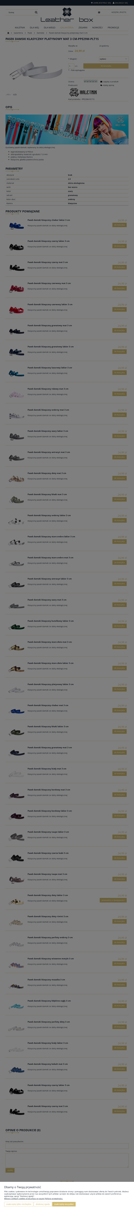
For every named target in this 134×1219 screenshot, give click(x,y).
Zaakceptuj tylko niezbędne (18, 1204)
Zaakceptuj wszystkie (64, 1204)
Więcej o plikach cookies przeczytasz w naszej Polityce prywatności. (33, 1198)
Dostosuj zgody (43, 1204)
